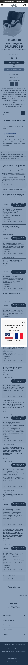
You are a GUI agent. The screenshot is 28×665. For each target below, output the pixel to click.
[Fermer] (23, 322)
